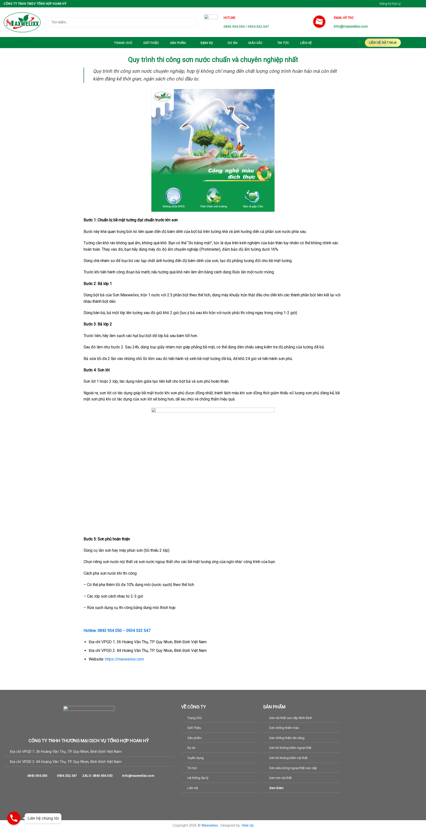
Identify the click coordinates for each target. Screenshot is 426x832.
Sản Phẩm (178, 43)
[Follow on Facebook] (405, 3)
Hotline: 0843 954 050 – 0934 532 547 (117, 630)
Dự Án (232, 43)
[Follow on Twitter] (415, 3)
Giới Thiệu (151, 43)
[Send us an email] (419, 3)
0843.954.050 (234, 26)
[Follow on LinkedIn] (98, 786)
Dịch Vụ (207, 43)
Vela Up (248, 825)
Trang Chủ (123, 43)
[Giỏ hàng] (412, 42)
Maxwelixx (210, 825)
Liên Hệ (306, 43)
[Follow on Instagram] (410, 3)
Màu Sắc (255, 43)
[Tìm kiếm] (191, 22)
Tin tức (283, 43)
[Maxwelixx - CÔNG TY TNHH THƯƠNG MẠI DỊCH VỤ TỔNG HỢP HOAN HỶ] (22, 22)
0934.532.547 (258, 26)
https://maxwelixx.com (124, 659)
